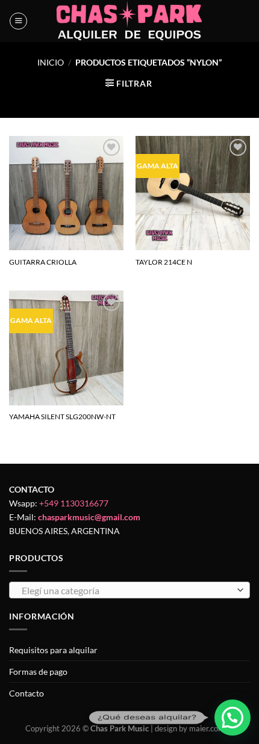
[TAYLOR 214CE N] (193, 193)
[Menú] (18, 21)
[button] (232, 717)
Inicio (50, 62)
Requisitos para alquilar (53, 650)
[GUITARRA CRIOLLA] (66, 193)
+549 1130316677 (73, 503)
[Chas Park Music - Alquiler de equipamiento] (130, 21)
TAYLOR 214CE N (164, 261)
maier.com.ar (211, 728)
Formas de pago (38, 671)
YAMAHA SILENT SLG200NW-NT (62, 416)
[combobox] (129, 590)
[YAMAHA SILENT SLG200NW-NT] (66, 348)
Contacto (26, 693)
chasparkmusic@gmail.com (89, 517)
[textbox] (126, 590)
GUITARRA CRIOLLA (42, 261)
